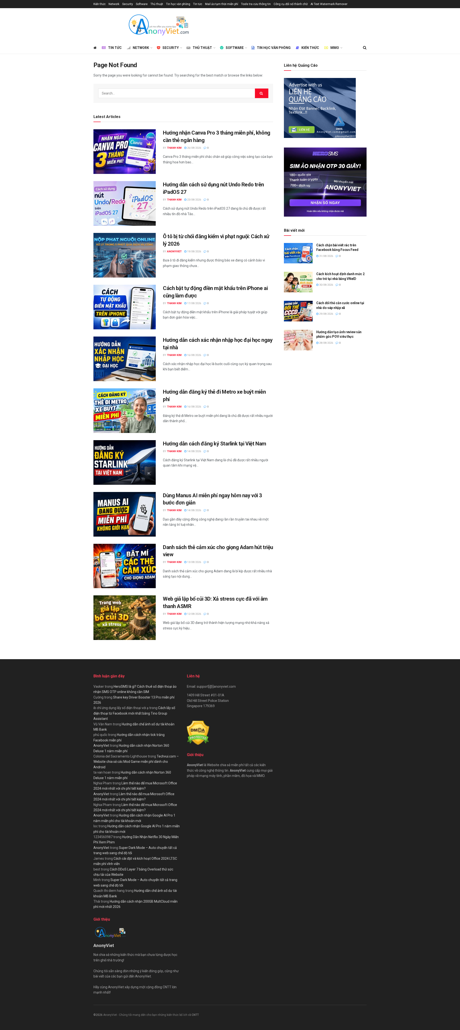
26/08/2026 (193, 147)
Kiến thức (99, 4)
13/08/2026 (193, 562)
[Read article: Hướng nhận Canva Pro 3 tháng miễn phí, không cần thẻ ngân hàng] (124, 151)
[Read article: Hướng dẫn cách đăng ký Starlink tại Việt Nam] (124, 462)
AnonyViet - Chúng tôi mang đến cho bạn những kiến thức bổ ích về (147, 1015)
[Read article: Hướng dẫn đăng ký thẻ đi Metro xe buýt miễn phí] (124, 410)
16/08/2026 (193, 355)
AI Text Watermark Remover (328, 4)
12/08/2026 (193, 614)
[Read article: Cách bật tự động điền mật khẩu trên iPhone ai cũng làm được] (124, 307)
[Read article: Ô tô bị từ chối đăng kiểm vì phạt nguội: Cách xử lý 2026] (124, 255)
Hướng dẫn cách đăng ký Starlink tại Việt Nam (214, 444)
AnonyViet (174, 251)
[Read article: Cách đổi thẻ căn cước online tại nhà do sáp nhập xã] (298, 311)
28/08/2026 (325, 342)
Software (142, 4)
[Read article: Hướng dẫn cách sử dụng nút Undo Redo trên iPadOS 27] (124, 203)
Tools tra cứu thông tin (256, 4)
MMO (334, 48)
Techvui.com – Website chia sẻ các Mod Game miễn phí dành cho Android (136, 761)
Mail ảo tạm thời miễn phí (221, 4)
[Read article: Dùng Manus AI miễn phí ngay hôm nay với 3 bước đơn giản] (124, 514)
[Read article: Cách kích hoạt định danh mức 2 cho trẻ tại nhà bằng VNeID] (298, 282)
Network (114, 4)
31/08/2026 (325, 256)
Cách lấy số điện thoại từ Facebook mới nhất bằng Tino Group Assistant (134, 713)
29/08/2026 (325, 313)
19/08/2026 (193, 251)
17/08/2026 (193, 303)
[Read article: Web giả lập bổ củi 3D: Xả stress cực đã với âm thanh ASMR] (124, 617)
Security (127, 4)
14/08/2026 (193, 451)
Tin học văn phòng (178, 4)
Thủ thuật (156, 4)
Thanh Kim (174, 147)
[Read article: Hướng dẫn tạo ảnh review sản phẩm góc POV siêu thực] (298, 340)
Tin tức (197, 4)
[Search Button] (365, 48)
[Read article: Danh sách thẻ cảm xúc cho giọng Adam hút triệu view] (124, 566)
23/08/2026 (193, 199)
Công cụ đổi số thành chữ (291, 4)
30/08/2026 (325, 284)
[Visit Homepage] (158, 25)
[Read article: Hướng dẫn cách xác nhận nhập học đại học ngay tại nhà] (124, 359)
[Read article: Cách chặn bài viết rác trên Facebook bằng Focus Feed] (298, 253)
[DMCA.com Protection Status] (198, 732)
